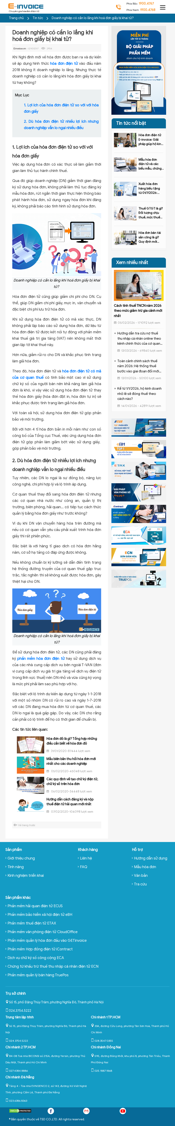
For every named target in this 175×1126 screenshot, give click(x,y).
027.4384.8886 (18, 1070)
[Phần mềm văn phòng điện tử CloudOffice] (138, 492)
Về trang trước (26, 825)
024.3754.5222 (20, 1011)
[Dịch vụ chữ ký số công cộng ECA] (138, 535)
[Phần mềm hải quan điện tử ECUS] (138, 427)
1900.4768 (147, 10)
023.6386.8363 (18, 1100)
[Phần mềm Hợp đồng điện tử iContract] (138, 513)
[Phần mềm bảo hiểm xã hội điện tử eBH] (138, 449)
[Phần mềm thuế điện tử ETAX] (138, 470)
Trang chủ (16, 18)
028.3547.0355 (103, 1040)
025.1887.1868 (103, 1070)
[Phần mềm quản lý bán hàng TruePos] (138, 578)
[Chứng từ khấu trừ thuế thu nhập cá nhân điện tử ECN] (138, 557)
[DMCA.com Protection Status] (20, 1112)
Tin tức (38, 18)
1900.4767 (146, 3)
